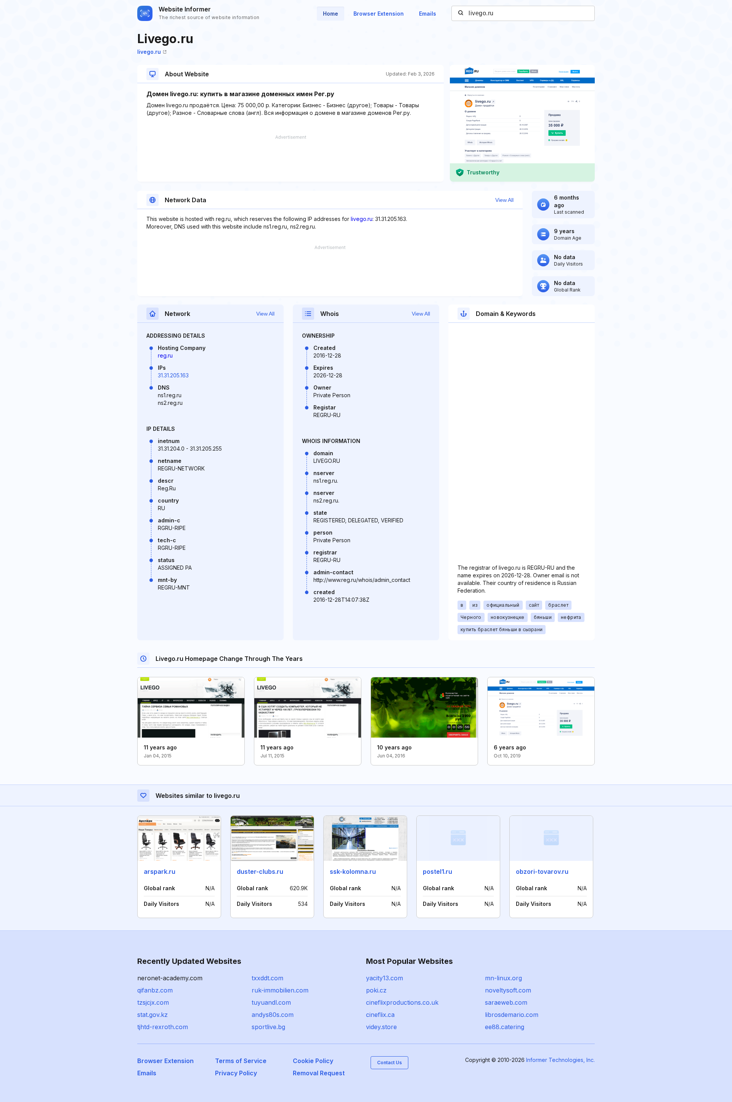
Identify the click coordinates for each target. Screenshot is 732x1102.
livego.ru (149, 51)
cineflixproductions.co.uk (402, 1002)
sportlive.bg (268, 1027)
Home (330, 13)
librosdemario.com (511, 1014)
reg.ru (165, 355)
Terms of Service (240, 1061)
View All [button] (504, 200)
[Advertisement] (290, 158)
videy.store (381, 1027)
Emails (427, 13)
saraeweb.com (506, 1002)
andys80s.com (273, 1014)
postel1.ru (437, 871)
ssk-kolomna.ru (353, 871)
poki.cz (376, 990)
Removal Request (319, 1073)
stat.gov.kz (152, 1014)
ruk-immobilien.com (280, 990)
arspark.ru (159, 871)
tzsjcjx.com (153, 1002)
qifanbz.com (155, 990)
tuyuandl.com (271, 1002)
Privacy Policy (236, 1073)
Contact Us (389, 1062)
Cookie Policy (313, 1061)
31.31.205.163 (173, 375)
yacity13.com (384, 978)
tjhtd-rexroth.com (162, 1027)
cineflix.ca (380, 1014)
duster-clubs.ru (260, 871)
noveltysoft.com (508, 990)
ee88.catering (504, 1027)
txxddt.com (267, 978)
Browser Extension (378, 13)
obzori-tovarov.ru (542, 871)
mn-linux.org (503, 978)
